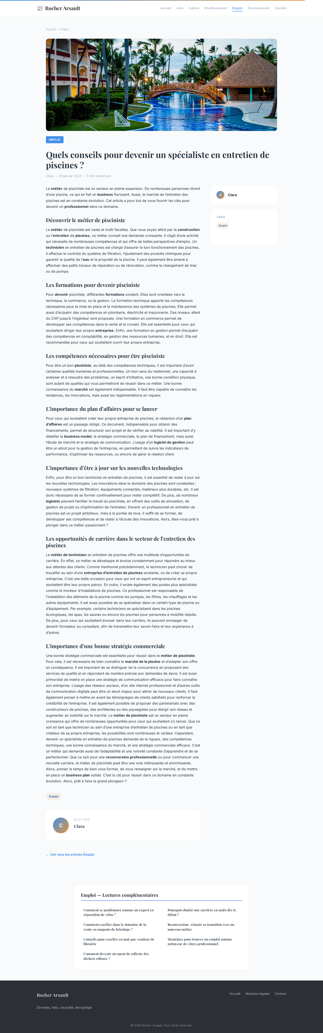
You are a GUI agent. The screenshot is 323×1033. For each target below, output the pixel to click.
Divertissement (216, 8)
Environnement (259, 8)
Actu (180, 8)
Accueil (165, 8)
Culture (194, 8)
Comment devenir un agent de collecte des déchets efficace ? (116, 956)
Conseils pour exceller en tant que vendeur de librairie (118, 941)
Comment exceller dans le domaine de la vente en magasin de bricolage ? (114, 926)
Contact (280, 993)
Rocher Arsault (58, 7)
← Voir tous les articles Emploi (70, 854)
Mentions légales (257, 993)
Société (280, 8)
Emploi (237, 8)
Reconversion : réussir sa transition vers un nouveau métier (201, 926)
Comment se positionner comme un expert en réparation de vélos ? (118, 912)
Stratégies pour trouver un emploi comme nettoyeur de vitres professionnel (200, 941)
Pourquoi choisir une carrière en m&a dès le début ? (202, 912)
